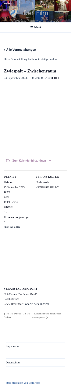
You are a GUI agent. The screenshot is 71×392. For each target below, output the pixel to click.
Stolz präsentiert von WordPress (23, 382)
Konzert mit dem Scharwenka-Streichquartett (47, 315)
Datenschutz (13, 362)
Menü (37, 27)
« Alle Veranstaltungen (20, 49)
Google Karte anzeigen (37, 304)
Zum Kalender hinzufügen (29, 160)
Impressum (12, 346)
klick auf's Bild (12, 226)
